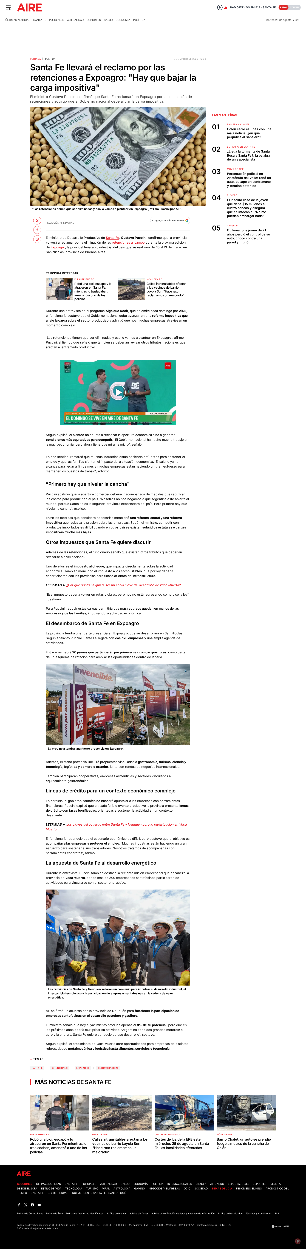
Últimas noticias (17, 20)
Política (139, 20)
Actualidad (75, 20)
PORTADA (35, 59)
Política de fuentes (116, 1213)
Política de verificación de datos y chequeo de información (183, 1213)
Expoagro (58, 247)
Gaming (139, 1188)
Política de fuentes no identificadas (85, 1213)
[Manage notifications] (298, 1241)
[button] (8, 7)
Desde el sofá (27, 1188)
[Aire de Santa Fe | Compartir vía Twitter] (37, 220)
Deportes (94, 20)
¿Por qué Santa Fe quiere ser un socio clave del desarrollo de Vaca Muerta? (123, 585)
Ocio (187, 1188)
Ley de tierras (58, 1193)
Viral (106, 1188)
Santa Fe (39, 20)
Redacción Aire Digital (60, 222)
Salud (108, 20)
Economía (123, 20)
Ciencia (201, 1184)
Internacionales (179, 1184)
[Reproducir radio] (220, 7)
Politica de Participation (230, 1213)
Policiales (56, 20)
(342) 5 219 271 (186, 1225)
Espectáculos (238, 1184)
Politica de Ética (54, 1213)
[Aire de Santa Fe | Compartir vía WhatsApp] (37, 239)
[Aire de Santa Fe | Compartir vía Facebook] (37, 230)
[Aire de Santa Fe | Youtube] (39, 1205)
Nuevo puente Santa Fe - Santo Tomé (99, 1193)
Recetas (276, 1184)
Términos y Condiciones (259, 1213)
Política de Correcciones (30, 1213)
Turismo (92, 1188)
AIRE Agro (217, 1184)
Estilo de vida (51, 1188)
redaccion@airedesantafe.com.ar (41, 1228)
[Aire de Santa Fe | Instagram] (32, 1205)
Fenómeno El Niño (249, 1188)
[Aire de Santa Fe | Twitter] (25, 1205)
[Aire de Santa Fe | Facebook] (19, 1205)
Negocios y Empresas (164, 1188)
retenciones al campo (128, 242)
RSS (277, 1213)
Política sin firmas (138, 1213)
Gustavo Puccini (108, 1068)
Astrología (122, 1188)
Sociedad (201, 1188)
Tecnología (73, 1188)
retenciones (59, 1068)
